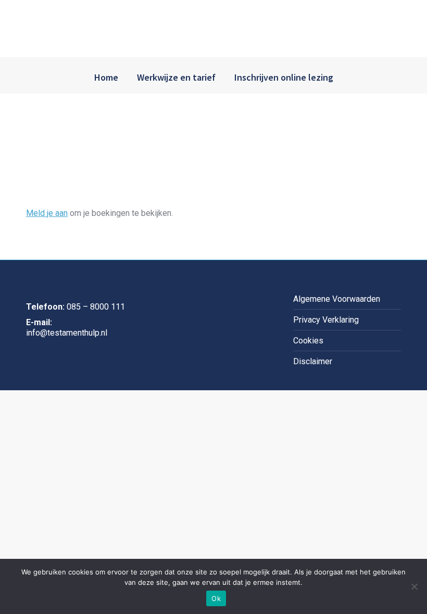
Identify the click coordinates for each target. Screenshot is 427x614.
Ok (216, 598)
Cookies (308, 341)
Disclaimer (312, 361)
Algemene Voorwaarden (336, 299)
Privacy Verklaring (326, 320)
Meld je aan (47, 213)
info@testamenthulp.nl (66, 333)
